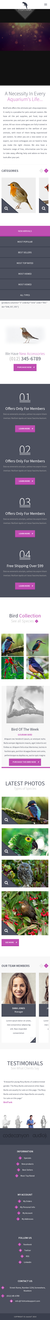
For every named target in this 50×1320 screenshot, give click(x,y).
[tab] (6, 1121)
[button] (25, 367)
